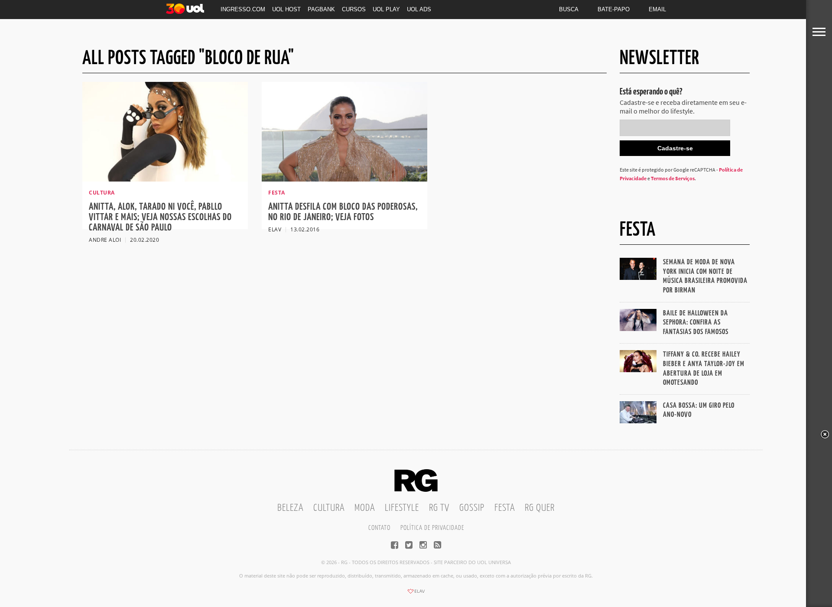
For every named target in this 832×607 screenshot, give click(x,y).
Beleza (290, 508)
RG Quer (540, 508)
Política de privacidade (432, 528)
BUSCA (568, 9)
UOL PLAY (386, 9)
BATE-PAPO (614, 9)
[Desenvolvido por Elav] (416, 594)
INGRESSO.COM (243, 9)
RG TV (439, 508)
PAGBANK (321, 9)
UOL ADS (419, 9)
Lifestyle (402, 508)
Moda (364, 508)
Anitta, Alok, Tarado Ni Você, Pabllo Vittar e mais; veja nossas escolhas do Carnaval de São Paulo (160, 217)
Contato (379, 528)
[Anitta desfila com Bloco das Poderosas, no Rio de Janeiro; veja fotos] (344, 179)
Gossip (471, 508)
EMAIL (657, 9)
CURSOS (354, 9)
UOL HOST (286, 9)
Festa (504, 508)
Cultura (328, 508)
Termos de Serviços (673, 178)
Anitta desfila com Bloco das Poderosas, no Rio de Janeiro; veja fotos (343, 212)
